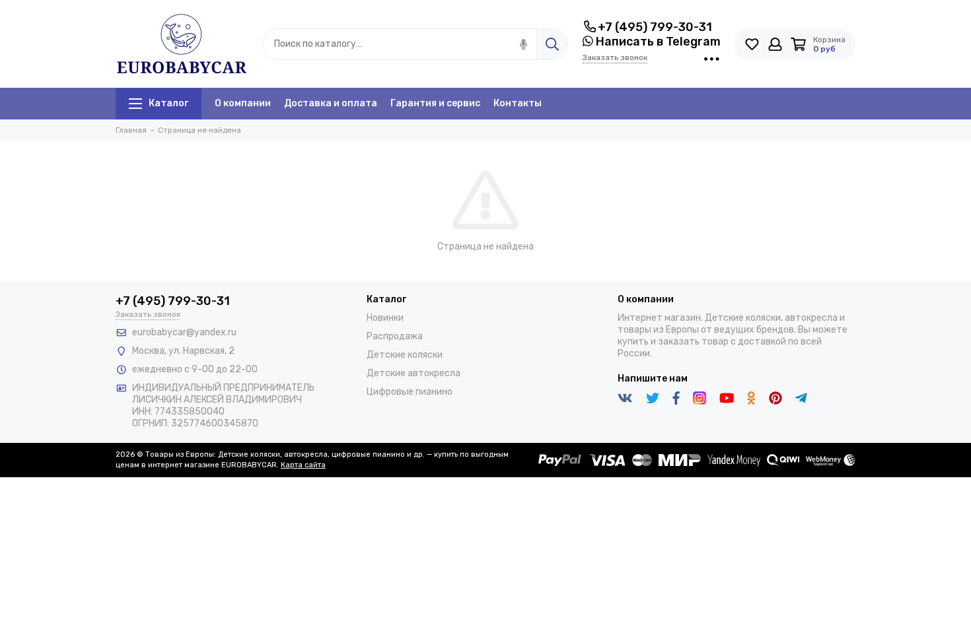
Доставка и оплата (330, 103)
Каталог (168, 103)
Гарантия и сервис (435, 103)
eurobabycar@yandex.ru (184, 332)
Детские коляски (405, 354)
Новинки (385, 317)
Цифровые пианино (409, 391)
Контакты (517, 103)
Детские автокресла (413, 373)
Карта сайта (303, 465)
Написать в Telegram (657, 41)
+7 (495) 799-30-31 (655, 27)
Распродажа (395, 336)
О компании (243, 103)
